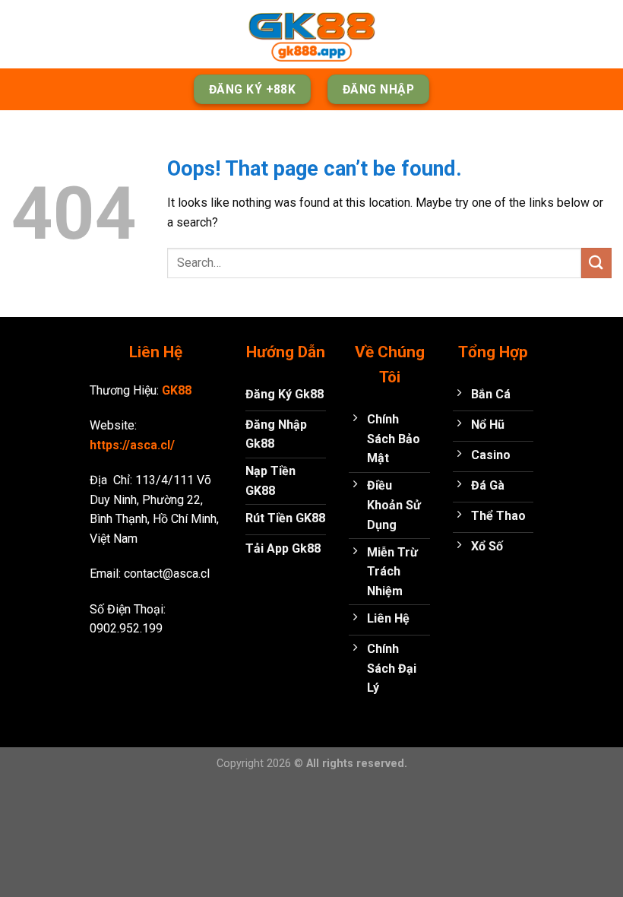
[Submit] (596, 262)
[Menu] (20, 33)
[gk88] (311, 34)
